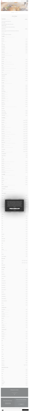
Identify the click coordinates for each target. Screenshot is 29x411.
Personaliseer (18, 208)
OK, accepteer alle (11, 208)
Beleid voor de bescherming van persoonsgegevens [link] (15, 209)
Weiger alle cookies (15, 208)
